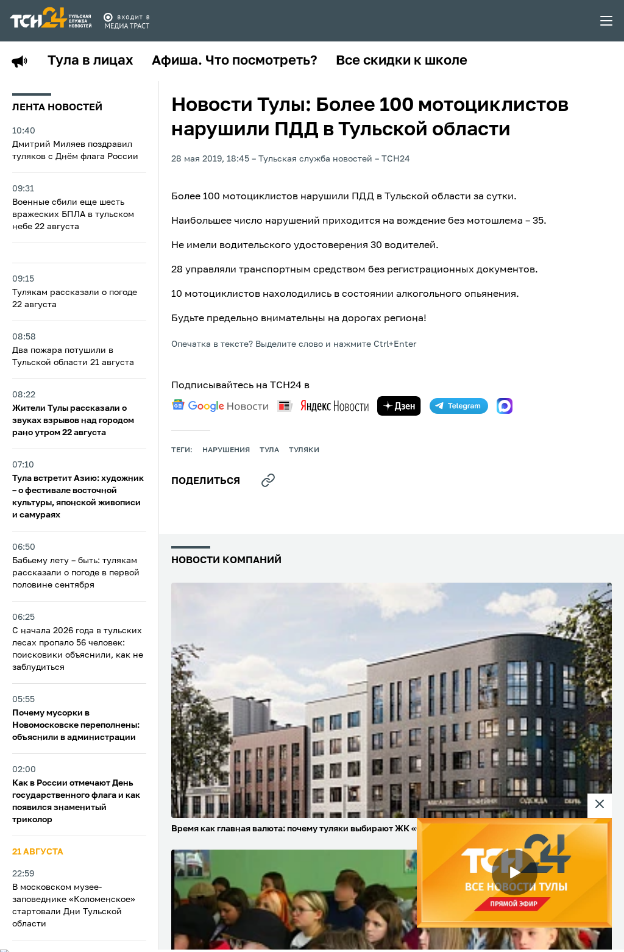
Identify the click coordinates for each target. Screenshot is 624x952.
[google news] (220, 406)
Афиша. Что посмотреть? (234, 61)
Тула (269, 450)
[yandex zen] (399, 406)
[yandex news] (323, 405)
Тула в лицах (90, 61)
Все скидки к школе (401, 61)
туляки (304, 450)
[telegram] (459, 406)
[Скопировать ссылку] (268, 480)
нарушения (226, 450)
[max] (504, 406)
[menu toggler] (607, 20)
